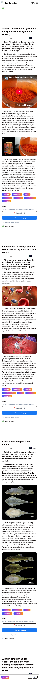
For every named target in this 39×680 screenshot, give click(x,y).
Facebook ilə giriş (20, 218)
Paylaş (6, 677)
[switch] (33, 3)
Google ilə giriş (20, 213)
